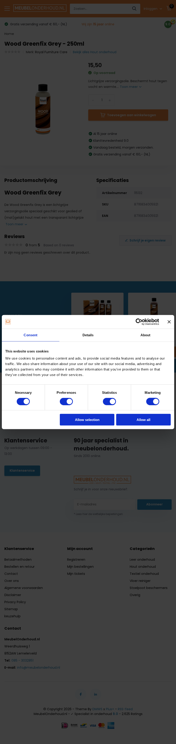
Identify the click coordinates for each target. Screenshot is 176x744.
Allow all (143, 420)
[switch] (66, 401)
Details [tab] (88, 335)
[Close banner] (169, 321)
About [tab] (145, 335)
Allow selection (87, 420)
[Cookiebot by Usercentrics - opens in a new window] (139, 321)
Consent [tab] (30, 335)
